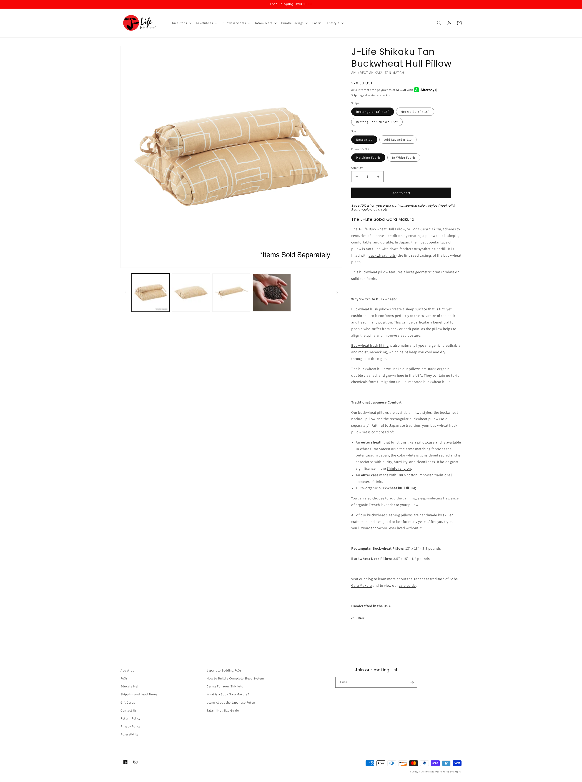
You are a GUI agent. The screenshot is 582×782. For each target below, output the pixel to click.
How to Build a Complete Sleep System (235, 678)
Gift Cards (127, 702)
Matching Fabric (368, 157)
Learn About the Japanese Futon (231, 702)
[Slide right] (337, 292)
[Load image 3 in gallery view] (231, 292)
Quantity (357, 168)
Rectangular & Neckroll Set (377, 122)
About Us (127, 670)
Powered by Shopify (451, 771)
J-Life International (429, 771)
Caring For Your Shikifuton (226, 686)
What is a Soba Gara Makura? (228, 694)
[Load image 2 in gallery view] (191, 292)
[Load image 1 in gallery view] (151, 292)
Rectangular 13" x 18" (372, 112)
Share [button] (360, 618)
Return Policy (130, 718)
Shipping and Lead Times (138, 694)
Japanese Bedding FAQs (224, 670)
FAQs (124, 678)
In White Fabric (404, 157)
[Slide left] (125, 292)
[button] (180, 23)
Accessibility (129, 734)
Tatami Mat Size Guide (223, 710)
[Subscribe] (412, 682)
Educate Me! (129, 686)
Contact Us (128, 710)
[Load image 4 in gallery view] (272, 292)
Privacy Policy (130, 726)
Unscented (364, 140)
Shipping (357, 95)
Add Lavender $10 (398, 140)
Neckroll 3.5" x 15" (415, 112)
